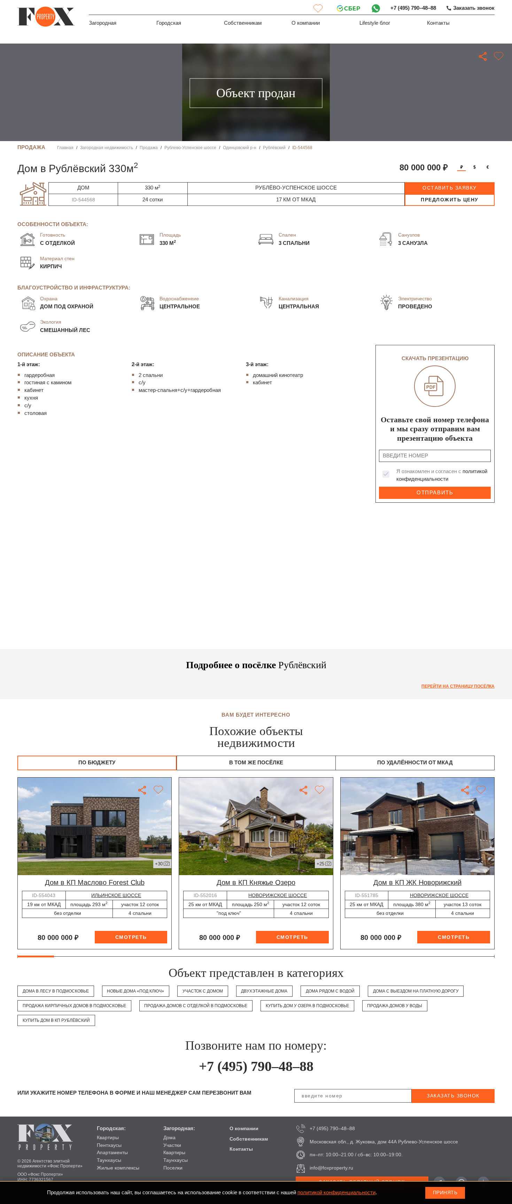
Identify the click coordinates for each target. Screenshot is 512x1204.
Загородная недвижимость (106, 147)
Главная (65, 147)
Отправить (435, 492)
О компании (306, 23)
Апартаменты (112, 1152)
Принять (445, 1192)
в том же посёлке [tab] (256, 762)
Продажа (149, 147)
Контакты (438, 23)
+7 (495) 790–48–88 (413, 8)
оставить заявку (449, 188)
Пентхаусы (109, 1145)
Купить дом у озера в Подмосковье (307, 1005)
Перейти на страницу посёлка (458, 686)
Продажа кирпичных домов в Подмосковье (74, 1005)
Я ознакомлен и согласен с (441, 475)
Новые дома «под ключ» (135, 991)
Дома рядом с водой (330, 991)
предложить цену (450, 199)
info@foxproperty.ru (331, 1168)
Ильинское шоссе (116, 895)
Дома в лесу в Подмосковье (56, 991)
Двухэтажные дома (264, 991)
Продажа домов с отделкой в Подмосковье (195, 1005)
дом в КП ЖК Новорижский (417, 882)
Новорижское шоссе (277, 895)
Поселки (173, 1168)
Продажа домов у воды (394, 1005)
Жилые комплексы (118, 1168)
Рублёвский (274, 147)
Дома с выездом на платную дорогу (416, 991)
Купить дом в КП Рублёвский (56, 1020)
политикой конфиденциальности (336, 1192)
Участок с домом (203, 991)
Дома (169, 1137)
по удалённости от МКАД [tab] (415, 762)
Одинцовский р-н (239, 147)
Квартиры (108, 1137)
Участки (172, 1145)
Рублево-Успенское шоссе (190, 147)
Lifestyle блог (374, 23)
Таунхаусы (109, 1160)
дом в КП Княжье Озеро (256, 882)
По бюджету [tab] (96, 762)
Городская (168, 23)
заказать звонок (453, 1095)
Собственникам (243, 23)
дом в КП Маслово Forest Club (95, 882)
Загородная (102, 23)
